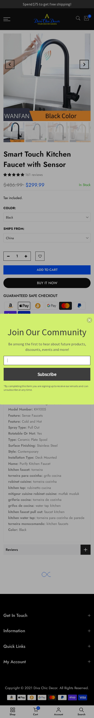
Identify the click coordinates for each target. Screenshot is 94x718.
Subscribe (47, 374)
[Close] (89, 320)
